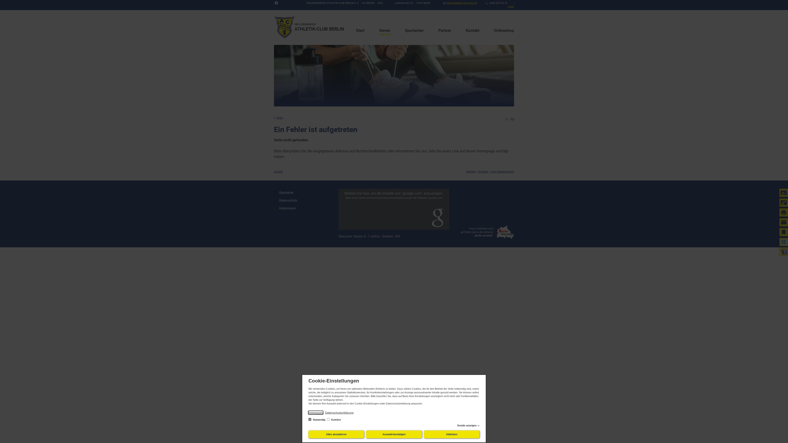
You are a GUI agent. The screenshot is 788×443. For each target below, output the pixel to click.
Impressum (315, 412)
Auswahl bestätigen (394, 434)
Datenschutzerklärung (339, 412)
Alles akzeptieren (336, 434)
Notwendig (319, 419)
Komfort (336, 419)
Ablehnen (451, 434)
